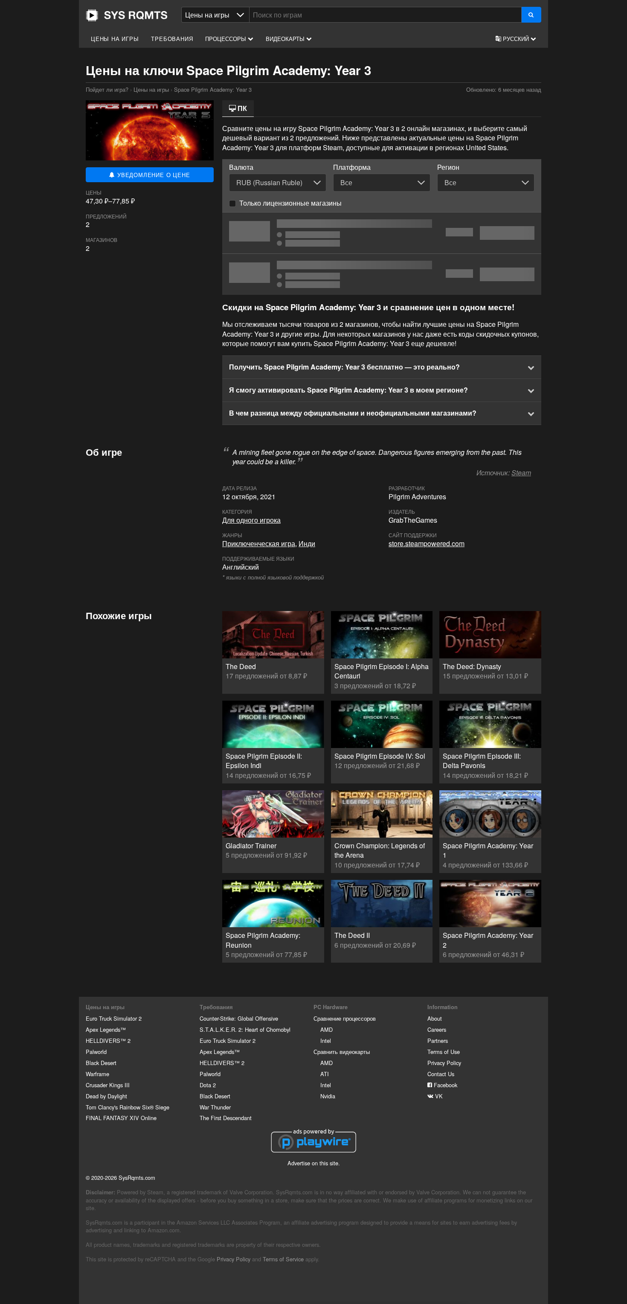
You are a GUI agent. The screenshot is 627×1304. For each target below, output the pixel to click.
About (434, 1018)
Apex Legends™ (106, 1029)
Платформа (352, 167)
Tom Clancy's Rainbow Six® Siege (127, 1107)
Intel (325, 1040)
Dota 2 (208, 1085)
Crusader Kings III (108, 1085)
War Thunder (215, 1107)
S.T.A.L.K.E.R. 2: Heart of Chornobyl (245, 1029)
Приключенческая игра (258, 543)
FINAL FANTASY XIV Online (121, 1118)
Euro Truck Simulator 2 (114, 1018)
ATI (324, 1074)
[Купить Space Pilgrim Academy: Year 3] (381, 274)
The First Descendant (226, 1118)
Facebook (444, 1085)
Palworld (96, 1052)
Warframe (97, 1074)
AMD (326, 1029)
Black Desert (101, 1063)
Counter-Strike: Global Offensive (239, 1018)
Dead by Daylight (106, 1096)
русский (516, 39)
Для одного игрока (251, 520)
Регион (448, 167)
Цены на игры (115, 39)
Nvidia (327, 1096)
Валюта (241, 167)
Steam (521, 472)
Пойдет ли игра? (127, 15)
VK (438, 1096)
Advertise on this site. (313, 1163)
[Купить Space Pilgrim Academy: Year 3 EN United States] (381, 232)
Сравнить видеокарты (342, 1052)
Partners (437, 1040)
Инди (307, 543)
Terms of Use (443, 1052)
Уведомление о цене (152, 175)
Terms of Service (283, 1259)
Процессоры (226, 39)
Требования (172, 39)
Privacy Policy (444, 1063)
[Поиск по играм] (531, 15)
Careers (436, 1029)
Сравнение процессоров (345, 1018)
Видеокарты (286, 39)
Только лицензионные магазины (290, 203)
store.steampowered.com (426, 543)
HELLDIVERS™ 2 (108, 1040)
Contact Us (440, 1074)
